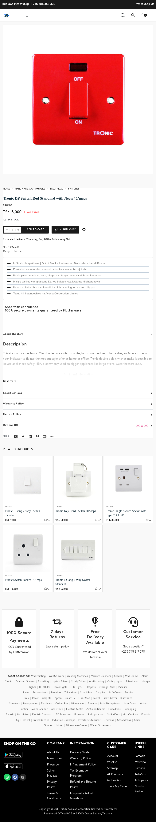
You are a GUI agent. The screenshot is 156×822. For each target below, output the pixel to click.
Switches (73, 189)
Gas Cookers (130, 714)
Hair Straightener (110, 703)
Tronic (8, 507)
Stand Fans (86, 692)
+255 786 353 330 (43, 4)
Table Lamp (132, 681)
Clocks (118, 676)
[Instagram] (22, 777)
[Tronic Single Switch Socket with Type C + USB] (128, 480)
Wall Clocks (131, 676)
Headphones (30, 703)
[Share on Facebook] (23, 436)
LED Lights (77, 687)
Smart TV (70, 698)
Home (6, 189)
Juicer (59, 725)
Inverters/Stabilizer (89, 720)
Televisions (70, 692)
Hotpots (91, 687)
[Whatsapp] (7, 777)
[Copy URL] (52, 436)
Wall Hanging (96, 681)
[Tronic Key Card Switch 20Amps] (78, 480)
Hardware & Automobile (30, 189)
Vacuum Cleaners (101, 676)
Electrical (56, 189)
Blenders (56, 692)
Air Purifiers (113, 714)
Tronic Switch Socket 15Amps (23, 579)
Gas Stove (57, 709)
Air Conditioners (95, 709)
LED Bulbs (44, 687)
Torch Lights (60, 687)
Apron (58, 698)
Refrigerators (95, 714)
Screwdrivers (40, 692)
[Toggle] (9, 381)
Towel (96, 698)
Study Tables (78, 681)
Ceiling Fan (61, 703)
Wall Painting (38, 676)
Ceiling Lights (115, 681)
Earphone (46, 703)
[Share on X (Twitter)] (16, 436)
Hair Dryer (130, 703)
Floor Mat (84, 698)
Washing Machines (77, 676)
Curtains (100, 692)
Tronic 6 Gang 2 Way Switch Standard (73, 582)
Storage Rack (107, 687)
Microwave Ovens (76, 725)
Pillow (35, 698)
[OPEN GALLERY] (78, 99)
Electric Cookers (42, 714)
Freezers (79, 714)
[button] (45, 520)
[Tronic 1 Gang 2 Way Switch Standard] (27, 480)
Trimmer (92, 703)
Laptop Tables (60, 681)
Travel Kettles (41, 720)
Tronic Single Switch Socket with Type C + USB (126, 513)
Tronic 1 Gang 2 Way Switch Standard (22, 513)
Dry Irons (109, 720)
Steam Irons (124, 720)
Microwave (77, 703)
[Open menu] (28, 15)
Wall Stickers (56, 676)
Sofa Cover (115, 692)
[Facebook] (15, 777)
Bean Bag (43, 681)
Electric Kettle (74, 709)
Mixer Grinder (39, 709)
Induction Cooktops (63, 720)
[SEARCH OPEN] (123, 15)
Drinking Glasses (25, 681)
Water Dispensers (100, 725)
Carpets (46, 698)
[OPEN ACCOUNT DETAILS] (133, 15)
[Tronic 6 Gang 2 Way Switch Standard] (78, 549)
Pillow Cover (110, 698)
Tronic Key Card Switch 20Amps (75, 511)
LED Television (63, 714)
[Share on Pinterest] (37, 436)
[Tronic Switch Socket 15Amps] (27, 549)
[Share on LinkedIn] (30, 436)
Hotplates (23, 714)
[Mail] (44, 436)
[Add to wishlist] (84, 230)
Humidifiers (115, 709)
